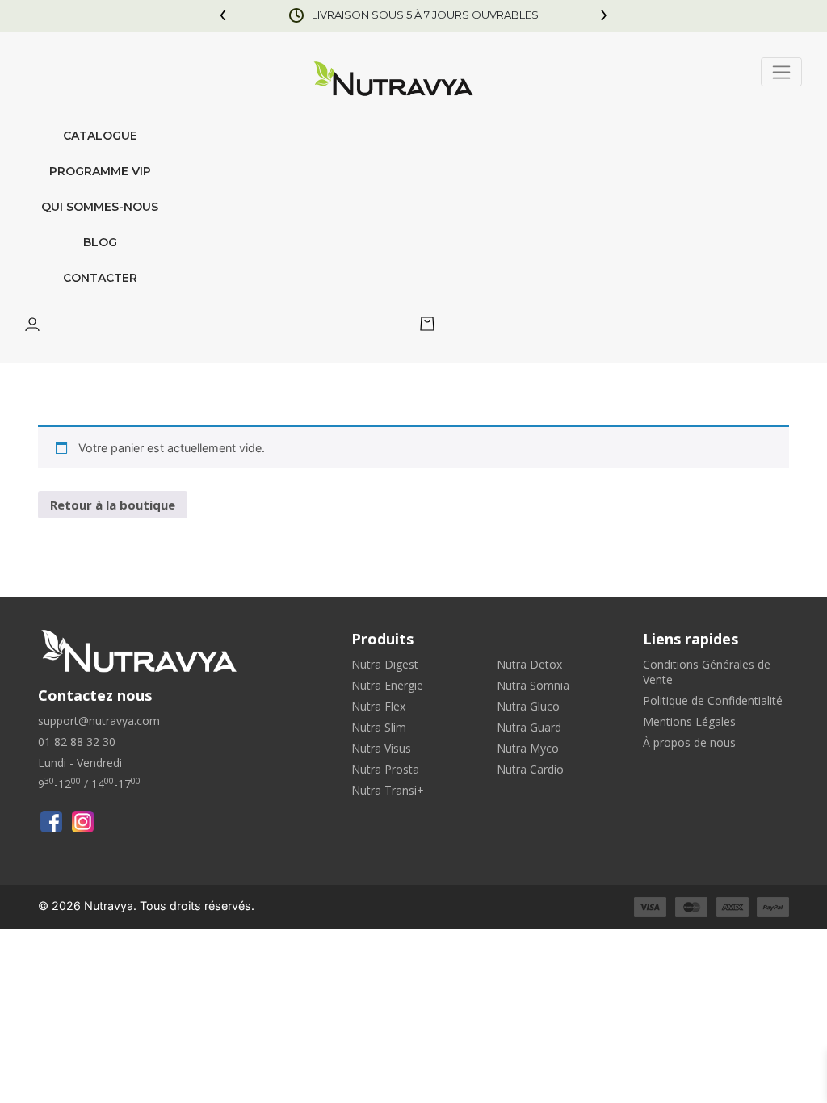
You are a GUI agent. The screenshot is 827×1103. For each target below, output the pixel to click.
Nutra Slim (378, 727)
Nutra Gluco (528, 706)
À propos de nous (689, 742)
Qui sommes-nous (99, 206)
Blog (100, 242)
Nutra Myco (528, 748)
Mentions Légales (689, 721)
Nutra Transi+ (387, 790)
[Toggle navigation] (781, 71)
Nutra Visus (381, 748)
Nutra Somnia (533, 685)
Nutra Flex (378, 706)
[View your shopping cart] (427, 326)
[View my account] (32, 326)
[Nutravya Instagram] (82, 821)
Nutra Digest (384, 664)
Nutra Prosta (385, 769)
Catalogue (100, 135)
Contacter (100, 278)
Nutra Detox (529, 664)
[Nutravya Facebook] (51, 821)
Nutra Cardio (530, 769)
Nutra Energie (387, 685)
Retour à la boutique (112, 505)
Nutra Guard (529, 727)
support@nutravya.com (99, 720)
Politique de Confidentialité (713, 700)
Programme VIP (100, 171)
